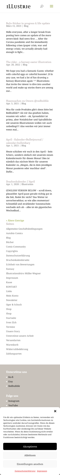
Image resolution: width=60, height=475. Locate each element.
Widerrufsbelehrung (17, 349)
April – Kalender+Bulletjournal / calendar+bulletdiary (24, 141)
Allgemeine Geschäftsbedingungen (24, 228)
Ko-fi (10, 377)
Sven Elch (11, 322)
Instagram (13, 400)
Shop (9, 309)
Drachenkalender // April (20, 181)
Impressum (42, 471)
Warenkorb (12, 344)
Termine (10, 326)
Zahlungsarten (14, 353)
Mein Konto (12, 295)
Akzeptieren (30, 446)
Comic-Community (16, 246)
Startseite (11, 317)
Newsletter (11, 300)
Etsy (10, 381)
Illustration (27, 184)
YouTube (13, 405)
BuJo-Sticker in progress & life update (28, 23)
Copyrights (12, 251)
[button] (55, 411)
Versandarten (13, 340)
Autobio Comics (14, 233)
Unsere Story (13, 331)
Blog (26, 25)
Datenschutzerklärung (25, 471)
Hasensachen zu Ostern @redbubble (27, 100)
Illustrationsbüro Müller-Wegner (23, 273)
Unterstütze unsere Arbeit (20, 335)
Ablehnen (30, 455)
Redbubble (14, 385)
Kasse (9, 282)
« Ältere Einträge (15, 220)
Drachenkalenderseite (17, 259)
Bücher (10, 242)
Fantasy (10, 268)
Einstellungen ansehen (30, 464)
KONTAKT (11, 286)
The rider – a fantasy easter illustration (28, 62)
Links (9, 291)
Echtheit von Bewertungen (20, 264)
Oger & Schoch (14, 304)
